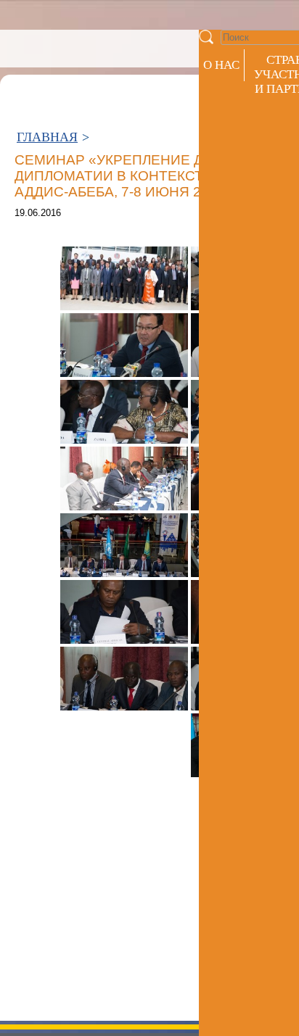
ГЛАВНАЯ (47, 137)
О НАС (221, 65)
